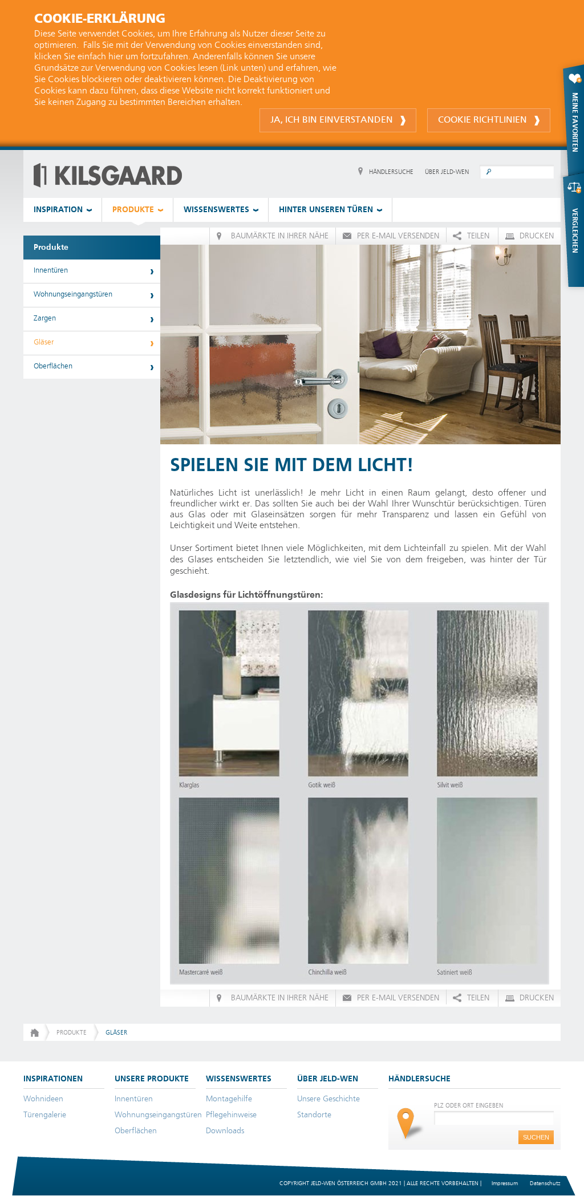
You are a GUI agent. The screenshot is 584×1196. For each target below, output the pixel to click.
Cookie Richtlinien (482, 120)
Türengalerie (44, 1115)
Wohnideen (43, 1099)
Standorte (314, 1115)
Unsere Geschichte (328, 1099)
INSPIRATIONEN (53, 1079)
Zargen (45, 318)
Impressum (505, 1183)
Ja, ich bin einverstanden (331, 120)
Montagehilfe (229, 1099)
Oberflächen (53, 366)
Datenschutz (545, 1183)
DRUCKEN (537, 236)
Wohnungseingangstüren (73, 294)
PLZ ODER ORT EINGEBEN (468, 1105)
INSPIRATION (58, 210)
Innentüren (51, 270)
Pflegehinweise (231, 1115)
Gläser (44, 342)
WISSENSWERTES (216, 210)
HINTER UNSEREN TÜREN (326, 210)
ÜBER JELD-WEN (447, 172)
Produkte (51, 248)
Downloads (225, 1131)
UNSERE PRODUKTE (152, 1079)
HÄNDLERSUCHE (391, 172)
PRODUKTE (133, 210)
